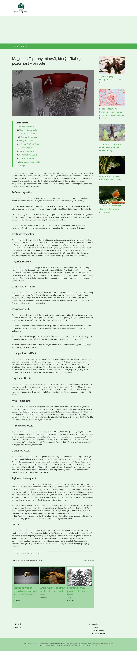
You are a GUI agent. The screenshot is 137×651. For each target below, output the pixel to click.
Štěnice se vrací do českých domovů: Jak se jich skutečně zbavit (26, 591)
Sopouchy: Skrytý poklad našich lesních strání (78, 591)
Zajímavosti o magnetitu (29, 162)
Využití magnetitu (26, 151)
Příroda (24, 46)
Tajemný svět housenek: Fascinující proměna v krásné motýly (110, 147)
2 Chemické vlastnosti (28, 137)
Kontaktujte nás (35, 553)
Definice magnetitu (27, 126)
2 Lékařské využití (26, 158)
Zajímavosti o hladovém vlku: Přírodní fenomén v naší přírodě (110, 208)
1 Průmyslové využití (28, 155)
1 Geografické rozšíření (29, 144)
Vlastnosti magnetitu (28, 130)
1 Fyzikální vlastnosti (28, 133)
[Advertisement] (68, 30)
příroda (92, 560)
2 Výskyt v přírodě (26, 147)
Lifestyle (16, 46)
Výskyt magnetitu (26, 140)
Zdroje (22, 165)
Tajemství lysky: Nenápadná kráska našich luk (111, 79)
